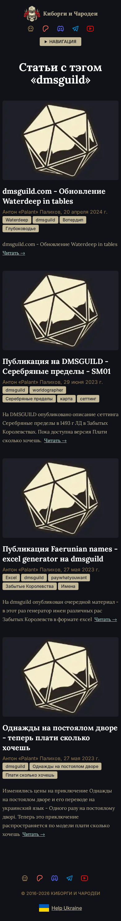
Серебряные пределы (29, 398)
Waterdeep (16, 219)
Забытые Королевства (29, 586)
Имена (68, 586)
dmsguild (45, 219)
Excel (11, 577)
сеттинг (88, 398)
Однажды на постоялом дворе (65, 766)
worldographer (47, 389)
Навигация (62, 41)
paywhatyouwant (69, 577)
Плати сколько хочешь (30, 775)
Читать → (13, 253)
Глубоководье (20, 228)
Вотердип (72, 219)
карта (66, 398)
